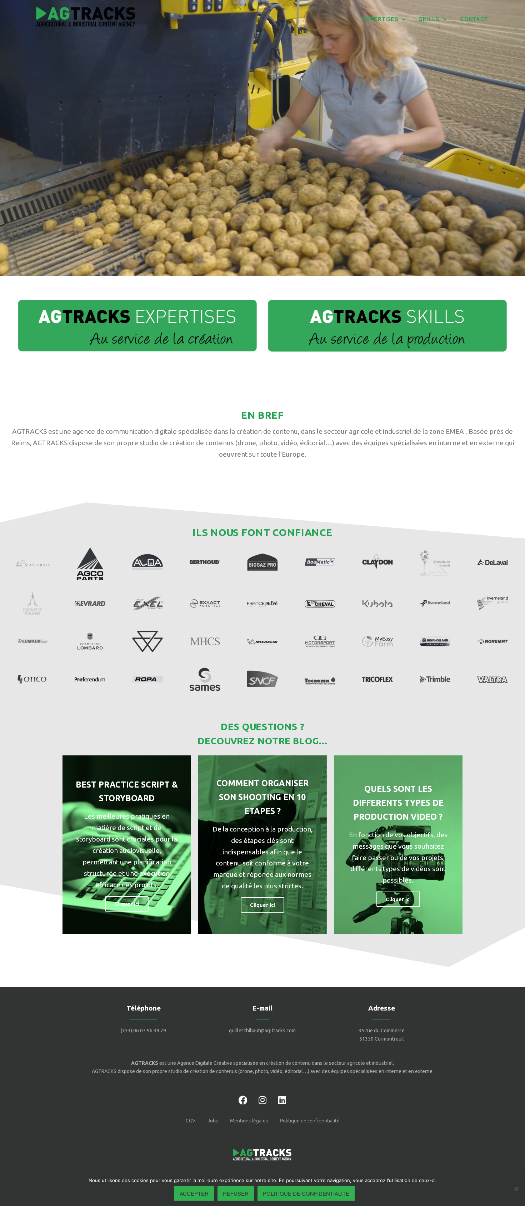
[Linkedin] (282, 1100)
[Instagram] (262, 1100)
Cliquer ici (126, 903)
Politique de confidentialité (306, 1193)
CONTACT (474, 19)
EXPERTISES (380, 19)
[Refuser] (516, 1188)
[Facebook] (243, 1100)
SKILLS (429, 19)
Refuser (236, 1193)
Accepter (194, 1193)
